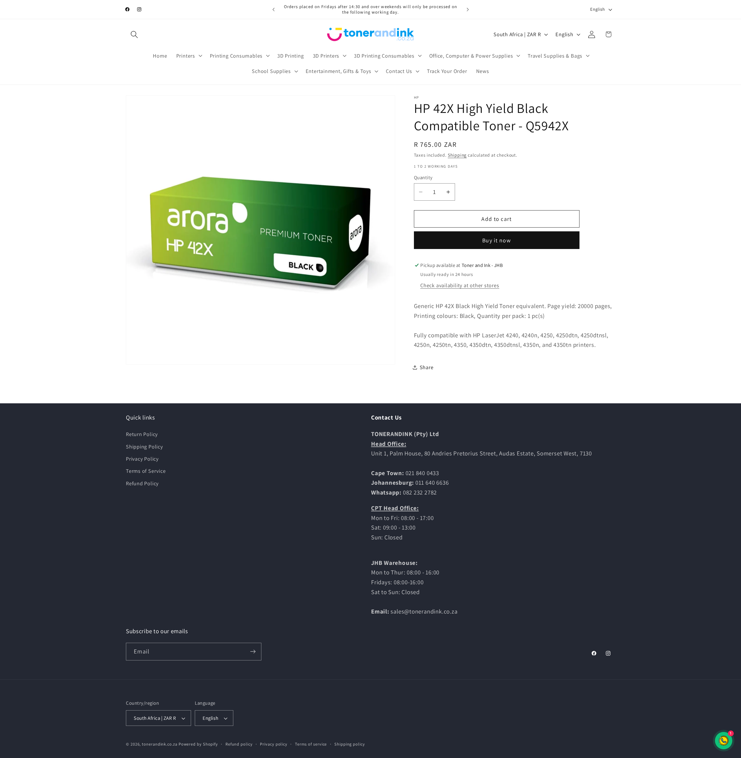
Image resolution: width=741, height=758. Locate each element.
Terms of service (311, 744)
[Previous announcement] (273, 9)
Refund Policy (142, 483)
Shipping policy (349, 744)
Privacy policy (273, 744)
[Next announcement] (467, 9)
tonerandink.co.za (159, 744)
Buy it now (496, 240)
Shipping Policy (144, 446)
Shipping (457, 155)
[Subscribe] (253, 651)
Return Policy (142, 434)
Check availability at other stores (459, 285)
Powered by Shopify (198, 744)
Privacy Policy (142, 458)
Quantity (423, 177)
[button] (134, 34)
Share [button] (427, 367)
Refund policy (239, 744)
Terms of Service (146, 470)
